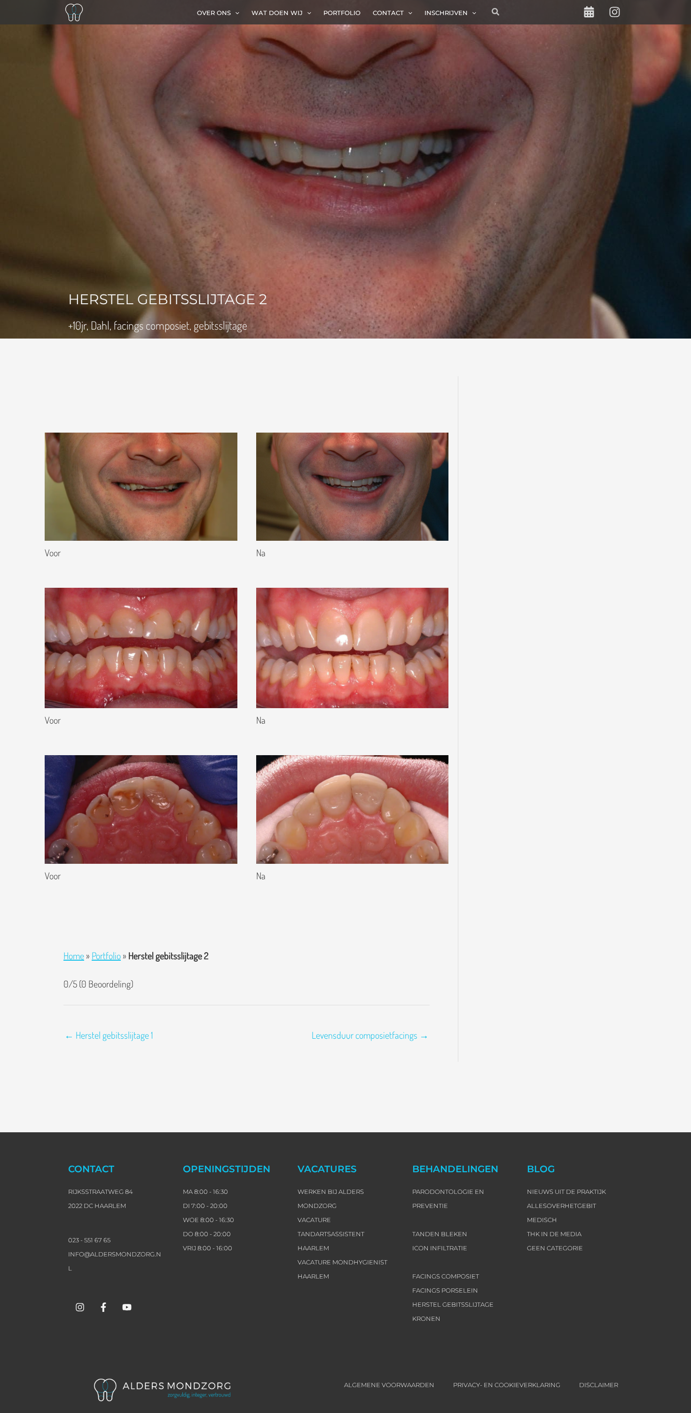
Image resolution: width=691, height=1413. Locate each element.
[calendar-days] (589, 12)
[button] (235, 12)
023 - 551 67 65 (89, 1240)
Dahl (100, 325)
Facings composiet (445, 1276)
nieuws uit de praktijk (566, 1191)
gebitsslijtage (220, 325)
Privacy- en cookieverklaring (506, 1385)
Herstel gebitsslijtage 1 (108, 1035)
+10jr (77, 325)
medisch (542, 1220)
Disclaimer (598, 1385)
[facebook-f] (103, 1307)
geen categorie (555, 1248)
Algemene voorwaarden (389, 1385)
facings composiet (151, 325)
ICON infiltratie (439, 1248)
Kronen (426, 1318)
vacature (314, 1220)
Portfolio (106, 955)
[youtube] (127, 1307)
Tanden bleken (439, 1234)
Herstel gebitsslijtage (453, 1304)
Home (73, 955)
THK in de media (554, 1234)
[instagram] (614, 12)
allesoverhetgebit (561, 1205)
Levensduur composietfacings (370, 1035)
